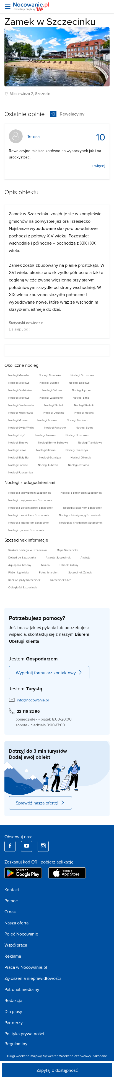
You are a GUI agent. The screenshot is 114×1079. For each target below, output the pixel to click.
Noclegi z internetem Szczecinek (28, 522)
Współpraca (15, 945)
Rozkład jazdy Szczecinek (24, 580)
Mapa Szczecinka (67, 550)
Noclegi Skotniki (54, 405)
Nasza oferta (16, 923)
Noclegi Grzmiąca (50, 457)
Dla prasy (13, 1011)
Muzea (45, 565)
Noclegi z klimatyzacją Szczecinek (80, 515)
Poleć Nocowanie (21, 934)
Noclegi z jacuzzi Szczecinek (26, 530)
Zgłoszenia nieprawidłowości (32, 978)
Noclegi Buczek (49, 383)
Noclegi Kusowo (45, 435)
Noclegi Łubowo (48, 465)
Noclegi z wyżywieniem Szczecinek (30, 500)
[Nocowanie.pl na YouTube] (26, 846)
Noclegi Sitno (81, 397)
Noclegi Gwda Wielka (21, 427)
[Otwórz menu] (7, 6)
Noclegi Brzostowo (82, 375)
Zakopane (99, 1056)
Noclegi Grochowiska (21, 405)
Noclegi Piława (17, 450)
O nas (9, 912)
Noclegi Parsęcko (55, 427)
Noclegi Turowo (47, 420)
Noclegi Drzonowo (77, 435)
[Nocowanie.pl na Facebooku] (9, 846)
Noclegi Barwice (18, 465)
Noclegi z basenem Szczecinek (82, 507)
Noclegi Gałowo (52, 390)
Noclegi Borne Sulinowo (53, 442)
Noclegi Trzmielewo (90, 442)
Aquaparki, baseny (19, 565)
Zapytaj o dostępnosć (57, 1070)
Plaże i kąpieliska (18, 572)
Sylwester (50, 1056)
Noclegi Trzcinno (77, 420)
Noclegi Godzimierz (20, 390)
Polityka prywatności (24, 1034)
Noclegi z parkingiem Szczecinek (81, 492)
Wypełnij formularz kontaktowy (46, 673)
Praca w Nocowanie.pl (25, 967)
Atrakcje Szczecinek (58, 557)
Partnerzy (13, 1022)
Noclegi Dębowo (79, 383)
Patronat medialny (21, 989)
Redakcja (13, 1000)
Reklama (12, 956)
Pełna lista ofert (48, 572)
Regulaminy (15, 1043)
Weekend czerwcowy (75, 1056)
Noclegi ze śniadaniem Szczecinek (80, 522)
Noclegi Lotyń (16, 435)
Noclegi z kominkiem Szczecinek (28, 515)
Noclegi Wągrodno (51, 397)
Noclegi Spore (85, 427)
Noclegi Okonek (81, 457)
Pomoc (11, 901)
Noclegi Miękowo (19, 383)
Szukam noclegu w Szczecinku (27, 550)
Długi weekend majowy (24, 1056)
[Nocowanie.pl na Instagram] (43, 846)
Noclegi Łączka (81, 390)
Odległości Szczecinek (22, 587)
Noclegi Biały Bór (18, 457)
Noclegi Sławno (46, 450)
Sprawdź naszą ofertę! (37, 803)
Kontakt (11, 889)
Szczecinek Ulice (60, 580)
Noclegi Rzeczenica (20, 472)
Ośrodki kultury (68, 565)
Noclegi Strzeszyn (77, 450)
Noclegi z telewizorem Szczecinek (29, 492)
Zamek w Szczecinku (50, 21)
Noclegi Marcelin (18, 375)
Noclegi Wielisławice (20, 412)
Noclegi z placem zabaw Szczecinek (30, 507)
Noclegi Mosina (84, 412)
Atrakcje (85, 557)
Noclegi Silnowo (18, 442)
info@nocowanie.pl (33, 700)
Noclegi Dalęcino (53, 412)
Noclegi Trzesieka (50, 375)
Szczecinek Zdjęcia (80, 572)
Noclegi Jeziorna (78, 465)
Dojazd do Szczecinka (22, 557)
